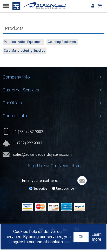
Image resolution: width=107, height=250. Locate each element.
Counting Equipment (62, 42)
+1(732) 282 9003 (27, 143)
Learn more (96, 237)
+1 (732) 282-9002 (28, 132)
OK (81, 237)
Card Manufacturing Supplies (24, 50)
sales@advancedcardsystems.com (42, 154)
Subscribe (40, 188)
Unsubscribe (65, 188)
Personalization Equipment (23, 42)
